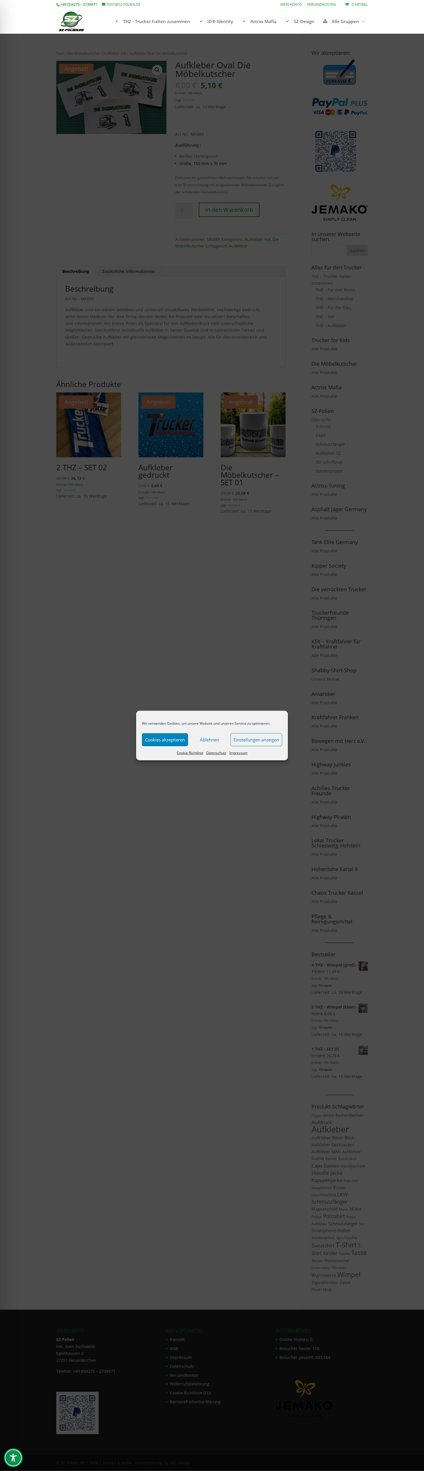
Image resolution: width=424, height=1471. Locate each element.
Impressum (238, 752)
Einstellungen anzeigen (256, 740)
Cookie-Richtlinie (190, 752)
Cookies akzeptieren (165, 740)
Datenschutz (216, 752)
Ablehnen (209, 740)
